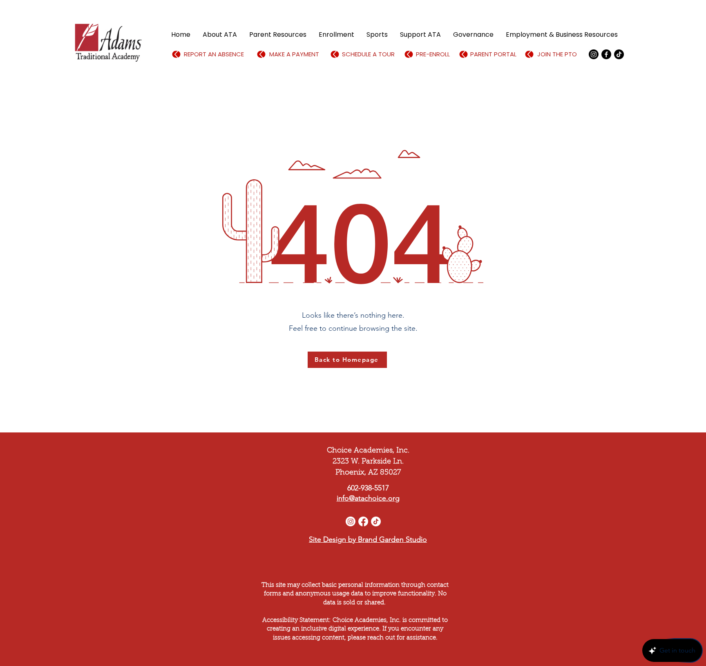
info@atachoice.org (368, 498)
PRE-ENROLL (433, 54)
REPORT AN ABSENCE (214, 54)
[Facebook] (606, 54)
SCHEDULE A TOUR (368, 54)
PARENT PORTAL (493, 54)
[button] (220, 35)
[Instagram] (350, 521)
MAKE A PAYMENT (294, 54)
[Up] (176, 54)
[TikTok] (619, 54)
